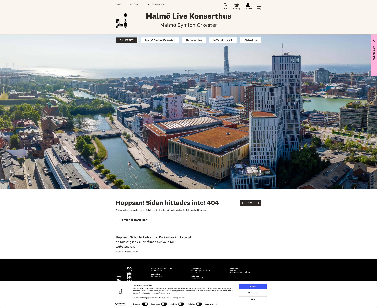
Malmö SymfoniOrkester (160, 40)
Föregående (242, 203)
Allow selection (253, 293)
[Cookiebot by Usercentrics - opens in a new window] (120, 304)
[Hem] (121, 20)
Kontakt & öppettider (156, 4)
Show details (209, 304)
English (118, 4)
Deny (253, 299)
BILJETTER (127, 40)
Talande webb (134, 4)
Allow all (253, 286)
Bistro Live (250, 40)
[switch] (164, 304)
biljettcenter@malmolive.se (240, 272)
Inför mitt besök (223, 40)
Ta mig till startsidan (133, 220)
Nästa (258, 203)
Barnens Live (194, 40)
